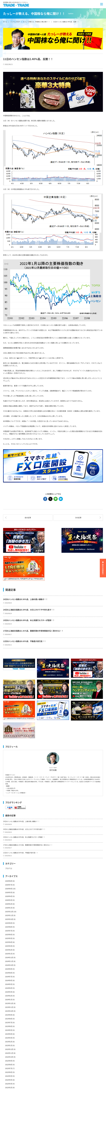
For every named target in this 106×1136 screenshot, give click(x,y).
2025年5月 (8, 938)
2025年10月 (9, 919)
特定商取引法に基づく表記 (40, 1119)
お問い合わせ (35, 1123)
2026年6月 (8, 888)
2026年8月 (8, 881)
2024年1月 (8, 999)
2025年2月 (8, 950)
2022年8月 (8, 1064)
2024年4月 (8, 988)
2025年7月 (8, 931)
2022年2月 (8, 1087)
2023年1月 (8, 1045)
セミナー (8, 1109)
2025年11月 (9, 915)
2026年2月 (8, 904)
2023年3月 (8, 1038)
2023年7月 (8, 1022)
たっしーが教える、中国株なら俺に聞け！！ (36, 22)
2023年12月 (9, 1003)
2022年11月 (9, 1053)
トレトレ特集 (10, 1116)
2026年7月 (8, 885)
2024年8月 (8, 973)
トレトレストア (10, 1127)
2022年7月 (8, 1068)
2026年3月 (8, 900)
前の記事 (28, 517)
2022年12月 (9, 1049)
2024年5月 (8, 984)
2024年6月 (8, 980)
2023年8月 (8, 1019)
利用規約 (34, 1109)
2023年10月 (9, 1011)
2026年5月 (8, 892)
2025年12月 (9, 911)
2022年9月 (8, 1061)
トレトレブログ (15, 22)
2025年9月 (8, 923)
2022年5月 (8, 1076)
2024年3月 (8, 992)
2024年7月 (8, 976)
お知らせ (8, 1123)
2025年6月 (8, 934)
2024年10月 (9, 965)
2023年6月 (8, 1026)
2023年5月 (8, 1030)
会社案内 (34, 1105)
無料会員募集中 (103, 569)
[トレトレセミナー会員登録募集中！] (19, 664)
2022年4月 (8, 1080)
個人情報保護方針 (37, 1116)
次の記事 (78, 517)
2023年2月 (8, 1041)
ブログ (7, 868)
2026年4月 (8, 896)
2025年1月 (8, 954)
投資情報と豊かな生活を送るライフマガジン (15, 2)
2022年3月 (8, 1084)
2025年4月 (8, 942)
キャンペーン (9, 1112)
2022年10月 (9, 1057)
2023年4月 (8, 1034)
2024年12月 (9, 957)
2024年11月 (9, 961)
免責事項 (34, 1112)
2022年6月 (8, 1072)
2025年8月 (8, 927)
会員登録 (34, 1127)
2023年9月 (8, 1015)
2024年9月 (8, 969)
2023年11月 (9, 1007)
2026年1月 (8, 908)
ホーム (5, 22)
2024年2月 (8, 996)
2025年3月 (8, 946)
